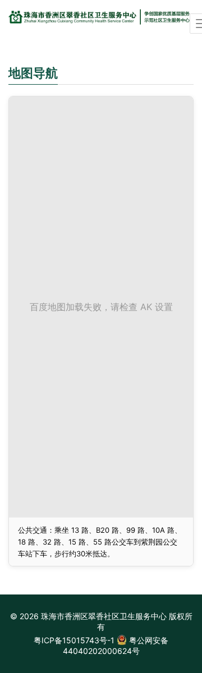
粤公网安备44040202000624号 (116, 645)
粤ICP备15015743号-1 (74, 640)
